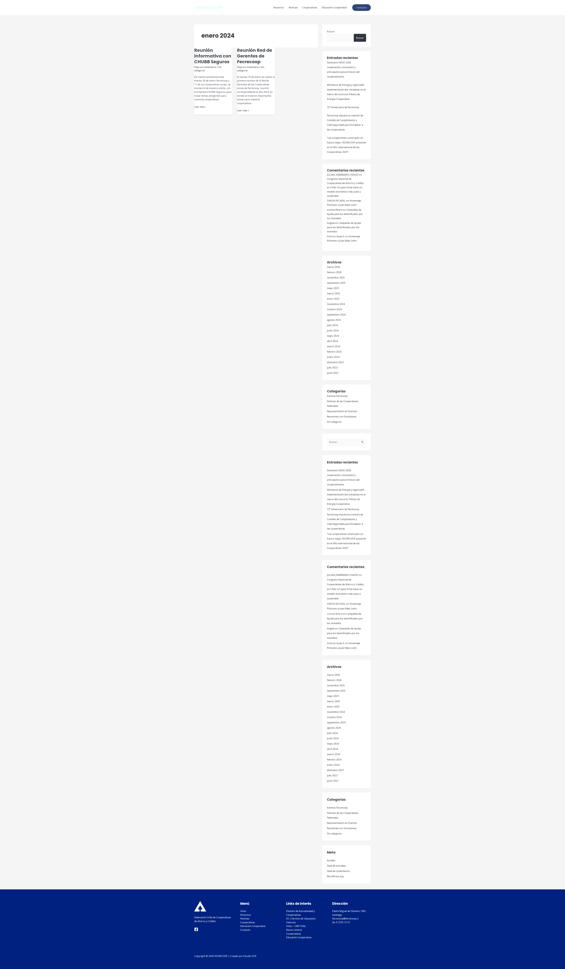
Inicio (243, 911)
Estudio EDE (249, 956)
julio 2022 (332, 367)
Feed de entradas (336, 865)
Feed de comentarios (338, 871)
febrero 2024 (334, 351)
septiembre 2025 (336, 282)
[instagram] (196, 929)
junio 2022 (332, 372)
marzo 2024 (333, 346)
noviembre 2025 (336, 277)
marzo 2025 (333, 293)
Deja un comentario (205, 67)
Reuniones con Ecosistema (341, 416)
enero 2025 (333, 298)
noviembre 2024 (336, 304)
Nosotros (278, 7)
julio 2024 (332, 325)
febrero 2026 (334, 272)
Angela (331, 223)
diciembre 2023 (335, 362)
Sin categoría (334, 421)
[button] (361, 7)
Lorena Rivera (334, 209)
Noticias (293, 7)
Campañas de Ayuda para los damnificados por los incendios (345, 214)
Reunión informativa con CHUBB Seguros (212, 56)
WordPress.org (335, 876)
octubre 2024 (334, 309)
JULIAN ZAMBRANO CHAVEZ (342, 174)
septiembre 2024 (336, 314)
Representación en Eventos (342, 411)
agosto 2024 (334, 320)
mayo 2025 (333, 288)
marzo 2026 (333, 267)
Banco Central (294, 929)
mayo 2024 (333, 335)
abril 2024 (332, 341)
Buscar (331, 31)
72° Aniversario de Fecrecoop (343, 107)
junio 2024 (332, 330)
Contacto (245, 929)
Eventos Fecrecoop (337, 396)
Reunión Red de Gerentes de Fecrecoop (254, 56)
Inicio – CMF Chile (295, 926)
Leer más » (200, 106)
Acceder (331, 860)
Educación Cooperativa (334, 7)
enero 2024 (333, 357)
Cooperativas (309, 7)
